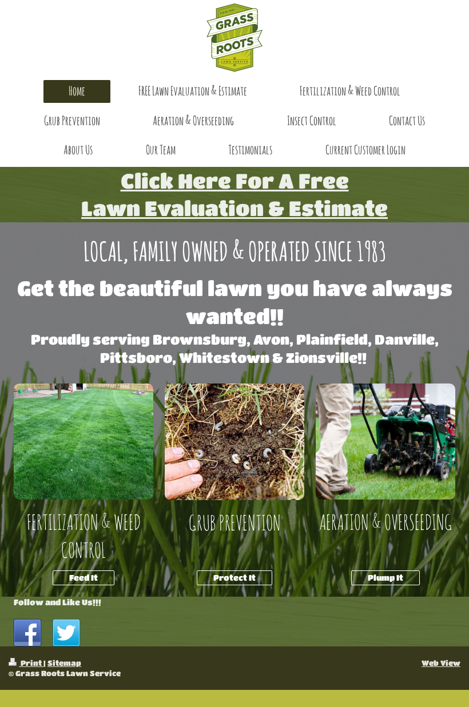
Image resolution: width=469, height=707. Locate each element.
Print (31, 662)
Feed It (83, 577)
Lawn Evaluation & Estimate (234, 207)
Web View (441, 662)
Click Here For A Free (235, 180)
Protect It (234, 577)
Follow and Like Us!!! (57, 601)
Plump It (385, 577)
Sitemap (64, 662)
